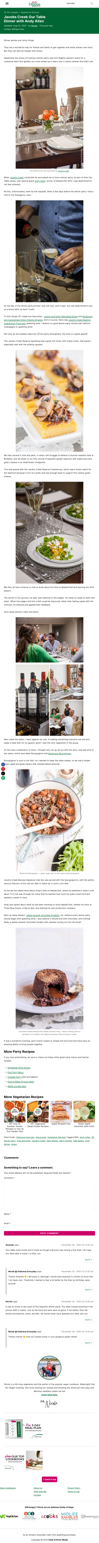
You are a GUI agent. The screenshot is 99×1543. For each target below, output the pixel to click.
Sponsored (41, 1137)
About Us (38, 1488)
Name (7, 1214)
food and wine (24, 1141)
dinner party (10, 1141)
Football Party (15, 1077)
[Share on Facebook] (3, 764)
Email (7, 1223)
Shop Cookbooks (8, 1488)
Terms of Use (74, 1491)
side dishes (78, 1141)
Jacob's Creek (63, 171)
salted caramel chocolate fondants (42, 915)
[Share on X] (3, 773)
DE (93, 1137)
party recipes (65, 1141)
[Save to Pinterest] (3, 769)
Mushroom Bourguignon (59, 753)
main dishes (52, 1141)
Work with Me (40, 1491)
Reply (88, 1260)
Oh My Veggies (11, 12)
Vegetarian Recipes (30, 12)
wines (14, 1144)
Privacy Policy (74, 1488)
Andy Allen (40, 181)
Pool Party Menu (16, 1072)
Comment (9, 1178)
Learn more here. (49, 1395)
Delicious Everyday (25, 1137)
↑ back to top (49, 1479)
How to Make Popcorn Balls (21, 1081)
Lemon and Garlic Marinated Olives (61, 316)
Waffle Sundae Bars (17, 1086)
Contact (37, 1495)
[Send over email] (3, 778)
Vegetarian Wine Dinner (19, 1067)
